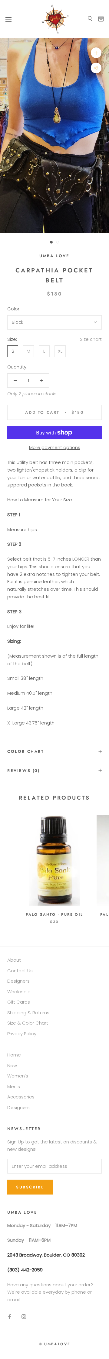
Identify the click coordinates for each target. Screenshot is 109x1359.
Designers (18, 981)
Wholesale (19, 991)
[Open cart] (101, 19)
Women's (17, 1076)
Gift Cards (18, 1002)
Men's (13, 1086)
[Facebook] (9, 1316)
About (14, 960)
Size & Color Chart (27, 1023)
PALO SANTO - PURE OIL (54, 914)
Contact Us (20, 970)
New (12, 1065)
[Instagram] (23, 1316)
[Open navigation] (8, 19)
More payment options (54, 447)
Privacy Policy (21, 1033)
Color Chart (25, 751)
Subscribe (30, 1187)
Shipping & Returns (28, 1012)
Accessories (21, 1097)
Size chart (91, 339)
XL (60, 351)
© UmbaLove (55, 1344)
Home (14, 1055)
